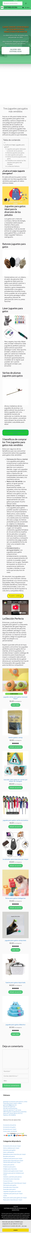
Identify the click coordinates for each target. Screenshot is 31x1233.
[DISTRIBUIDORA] (2, 7)
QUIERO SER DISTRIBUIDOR (15, 50)
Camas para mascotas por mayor (13, 1160)
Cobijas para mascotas (10, 1169)
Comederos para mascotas (11, 1179)
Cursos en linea (7, 1181)
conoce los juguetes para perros (15, 432)
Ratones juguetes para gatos (15, 152)
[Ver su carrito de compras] (23, 7)
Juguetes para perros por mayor (13, 1193)
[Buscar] (25, 3)
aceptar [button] (16, 1230)
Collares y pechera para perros (12, 1177)
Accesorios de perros (9, 1125)
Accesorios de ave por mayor (12, 1146)
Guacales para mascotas (10, 1187)
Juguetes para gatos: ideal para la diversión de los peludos (16, 149)
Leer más (15, 705)
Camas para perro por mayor (12, 1162)
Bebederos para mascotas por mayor (14, 1154)
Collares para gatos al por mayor (13, 1171)
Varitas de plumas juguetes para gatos (16, 157)
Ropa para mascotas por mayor (12, 1200)
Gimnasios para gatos (9, 1185)
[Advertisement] (15, 88)
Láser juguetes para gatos (15, 154)
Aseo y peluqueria (8, 1152)
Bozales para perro (9, 1156)
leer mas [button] (24, 1226)
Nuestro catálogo (15, 596)
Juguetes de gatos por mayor (12, 1191)
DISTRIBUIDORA (10, 7)
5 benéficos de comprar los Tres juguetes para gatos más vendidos (16, 162)
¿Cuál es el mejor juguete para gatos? (14, 146)
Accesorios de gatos (9, 1127)
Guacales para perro (9, 1189)
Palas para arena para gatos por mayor (15, 1197)
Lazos (5, 1195)
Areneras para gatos (9, 1150)
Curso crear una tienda (10, 1131)
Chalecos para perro (9, 1167)
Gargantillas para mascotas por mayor (14, 1183)
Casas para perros (8, 1164)
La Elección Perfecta (13, 166)
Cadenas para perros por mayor (12, 1158)
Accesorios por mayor (9, 1129)
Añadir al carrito (15, 747)
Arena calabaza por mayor (11, 1148)
